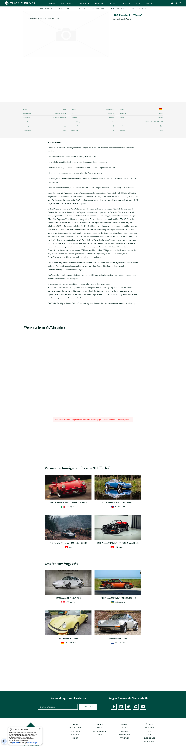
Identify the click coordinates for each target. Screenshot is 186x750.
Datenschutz (149, 738)
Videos (111, 3)
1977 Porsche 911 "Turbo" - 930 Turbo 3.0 (117, 502)
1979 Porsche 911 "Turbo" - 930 (68, 598)
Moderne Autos (118, 9)
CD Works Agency (100, 731)
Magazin (99, 3)
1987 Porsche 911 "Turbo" (68, 638)
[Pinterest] (135, 707)
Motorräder (67, 3)
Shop (138, 3)
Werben (125, 728)
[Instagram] (121, 707)
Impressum (149, 728)
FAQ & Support (149, 741)
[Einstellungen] (176, 3)
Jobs (149, 731)
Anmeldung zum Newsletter (68, 698)
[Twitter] (128, 707)
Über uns (149, 724)
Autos (52, 3)
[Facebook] (113, 707)
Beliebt (82, 9)
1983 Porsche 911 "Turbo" (118, 638)
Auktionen (84, 3)
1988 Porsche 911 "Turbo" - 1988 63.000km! (118, 598)
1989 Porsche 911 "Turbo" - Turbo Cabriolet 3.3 (68, 502)
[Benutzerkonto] (172, 3)
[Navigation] (180, 3)
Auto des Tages (65, 9)
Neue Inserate (46, 9)
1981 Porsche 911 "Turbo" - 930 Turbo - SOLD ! (68, 543)
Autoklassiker (98, 9)
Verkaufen (151, 3)
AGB (149, 735)
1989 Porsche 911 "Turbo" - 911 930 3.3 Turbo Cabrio (118, 543)
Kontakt (124, 724)
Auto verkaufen (139, 9)
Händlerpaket (124, 735)
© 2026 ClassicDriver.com (32, 746)
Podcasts (125, 3)
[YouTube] (143, 707)
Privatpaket (124, 738)
